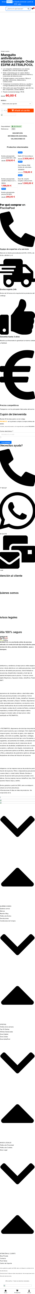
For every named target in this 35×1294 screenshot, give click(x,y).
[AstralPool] (8, 117)
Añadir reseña (5, 51)
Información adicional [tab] (17, 136)
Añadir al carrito (22, 110)
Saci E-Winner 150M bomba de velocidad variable (24, 167)
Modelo (3, 100)
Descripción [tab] (18, 133)
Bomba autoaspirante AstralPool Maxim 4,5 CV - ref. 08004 (8, 180)
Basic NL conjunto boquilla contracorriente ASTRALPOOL (25, 180)
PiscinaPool (9, 1281)
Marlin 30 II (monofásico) (25, 156)
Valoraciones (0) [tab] (18, 139)
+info (19, 4)
